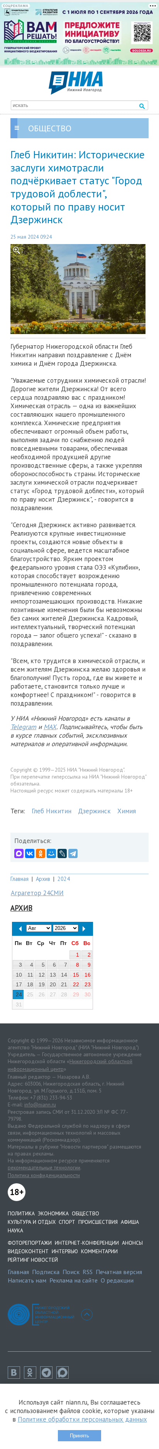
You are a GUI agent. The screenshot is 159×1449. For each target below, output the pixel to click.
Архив (43, 878)
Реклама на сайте (73, 1280)
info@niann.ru (40, 1104)
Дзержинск (94, 811)
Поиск (71, 1272)
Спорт (67, 1221)
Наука (15, 1230)
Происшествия (98, 1221)
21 (64, 984)
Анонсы (132, 1242)
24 (19, 994)
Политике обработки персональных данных (82, 1419)
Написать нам (27, 1280)
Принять (79, 1436)
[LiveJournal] (62, 853)
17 (19, 984)
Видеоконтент (28, 1251)
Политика (21, 1213)
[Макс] (64, 1376)
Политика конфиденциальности (44, 1175)
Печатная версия (119, 1272)
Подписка (45, 1272)
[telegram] (48, 1376)
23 (88, 984)
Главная (19, 878)
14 (64, 975)
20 (53, 984)
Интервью (65, 1251)
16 (88, 975)
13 (53, 975)
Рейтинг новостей (33, 1259)
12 (42, 975)
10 (19, 975)
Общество (85, 1213)
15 (76, 975)
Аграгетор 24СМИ (37, 893)
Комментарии (99, 1251)
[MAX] (19, 853)
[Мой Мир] (51, 853)
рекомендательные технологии (44, 1167)
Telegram (23, 727)
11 (30, 975)
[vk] (16, 1376)
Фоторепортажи (30, 1242)
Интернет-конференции (87, 1242)
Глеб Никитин (51, 811)
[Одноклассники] (40, 853)
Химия (126, 811)
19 (42, 984)
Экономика (53, 1213)
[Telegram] (73, 853)
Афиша (130, 1221)
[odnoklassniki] (32, 1376)
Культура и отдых (32, 1221)
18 (30, 984)
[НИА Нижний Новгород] (76, 92)
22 (76, 984)
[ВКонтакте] (29, 853)
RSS (88, 1272)
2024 (64, 878)
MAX (50, 727)
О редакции (117, 1280)
